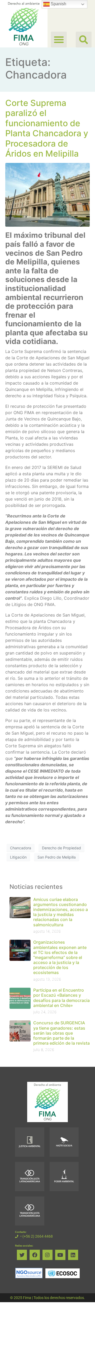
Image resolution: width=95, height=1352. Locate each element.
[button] (84, 39)
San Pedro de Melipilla (56, 857)
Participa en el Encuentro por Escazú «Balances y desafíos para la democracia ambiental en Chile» (61, 997)
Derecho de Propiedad (61, 848)
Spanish (58, 4)
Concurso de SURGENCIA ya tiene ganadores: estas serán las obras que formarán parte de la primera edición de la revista (61, 1033)
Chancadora (20, 848)
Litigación (18, 857)
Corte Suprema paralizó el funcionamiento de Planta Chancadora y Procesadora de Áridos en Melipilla (46, 128)
